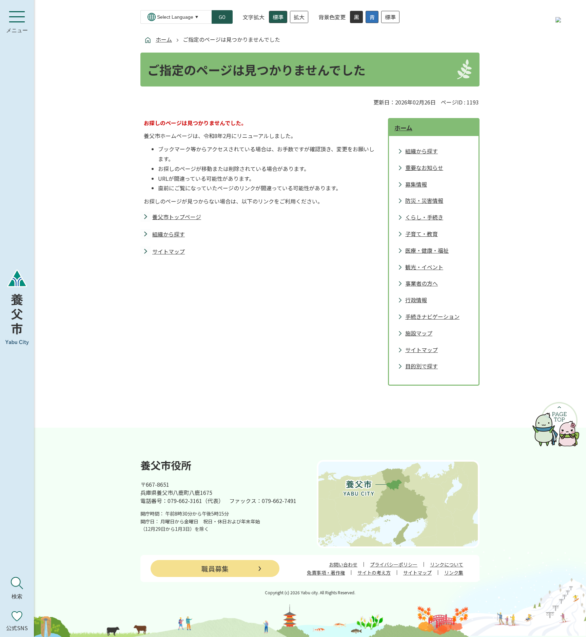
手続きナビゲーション (432, 316)
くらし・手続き (424, 217)
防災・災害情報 (424, 200)
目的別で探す (421, 366)
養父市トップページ (176, 217)
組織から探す (168, 234)
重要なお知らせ (424, 167)
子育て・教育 (421, 234)
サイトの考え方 (374, 572)
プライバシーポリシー (393, 564)
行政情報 (416, 300)
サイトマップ (168, 251)
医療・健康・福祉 (427, 250)
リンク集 (453, 572)
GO (222, 17)
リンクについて (446, 564)
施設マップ (418, 333)
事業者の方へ (421, 283)
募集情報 (416, 184)
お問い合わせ (343, 564)
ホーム (164, 39)
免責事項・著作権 (326, 572)
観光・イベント (424, 267)
